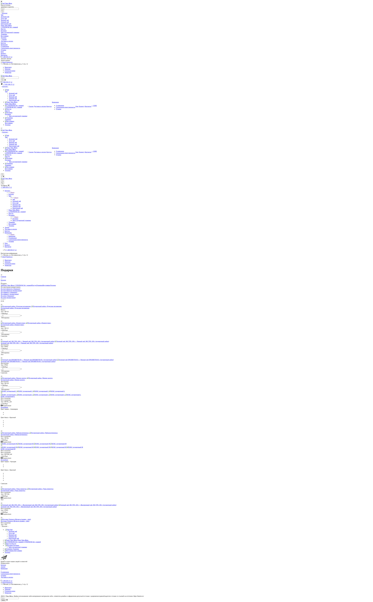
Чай (13, 199)
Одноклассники (10, 71)
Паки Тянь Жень (9, 285)
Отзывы (3, 575)
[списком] (3, 299)
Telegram (7, 69)
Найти (3, 600)
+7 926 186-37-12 (8, 84)
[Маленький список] (1, 301)
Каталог (11, 194)
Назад (12, 192)
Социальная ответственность (10, 574)
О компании (5, 572)
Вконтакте (8, 67)
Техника (53, 285)
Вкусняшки (46, 285)
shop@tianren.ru (7, 62)
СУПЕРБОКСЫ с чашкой (23, 285)
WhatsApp (8, 72)
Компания (12, 236)
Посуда (34, 285)
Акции (3, 567)
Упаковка (39, 285)
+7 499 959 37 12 (6, 57)
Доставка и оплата (7, 577)
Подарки (15, 218)
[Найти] (2, 11)
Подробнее (4, 407)
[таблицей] (4, 299)
